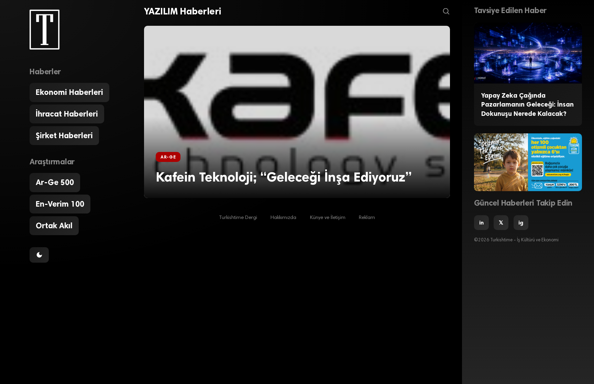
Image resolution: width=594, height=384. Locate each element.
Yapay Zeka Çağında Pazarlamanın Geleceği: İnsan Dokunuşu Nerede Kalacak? (527, 104)
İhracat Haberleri (67, 114)
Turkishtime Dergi (238, 217)
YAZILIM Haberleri (182, 11)
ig (520, 222)
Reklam (367, 217)
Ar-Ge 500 (55, 182)
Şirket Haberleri (64, 135)
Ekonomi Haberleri (69, 92)
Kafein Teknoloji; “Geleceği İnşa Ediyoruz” (284, 177)
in (481, 222)
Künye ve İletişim (327, 217)
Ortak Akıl (54, 225)
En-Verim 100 (60, 204)
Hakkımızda (283, 217)
